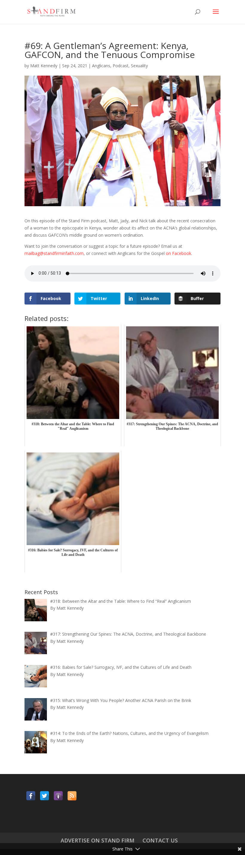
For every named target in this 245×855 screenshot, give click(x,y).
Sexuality (139, 65)
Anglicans (101, 65)
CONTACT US (160, 840)
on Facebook (178, 253)
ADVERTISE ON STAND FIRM (97, 840)
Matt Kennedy (43, 65)
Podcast (120, 65)
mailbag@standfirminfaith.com (54, 253)
